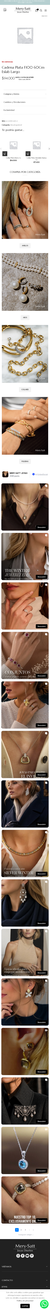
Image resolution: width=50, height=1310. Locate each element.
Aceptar (25, 1306)
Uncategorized (16, 125)
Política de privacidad (25, 1301)
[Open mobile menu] (44, 10)
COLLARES (25, 389)
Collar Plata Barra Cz (13, 158)
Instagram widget (26, 1235)
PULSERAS (25, 461)
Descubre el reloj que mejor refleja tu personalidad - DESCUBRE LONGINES (25, 2)
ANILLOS (25, 246)
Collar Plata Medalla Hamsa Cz (36, 159)
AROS (25, 317)
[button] (4, 153)
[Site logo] (23, 10)
